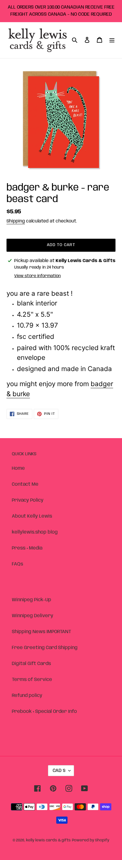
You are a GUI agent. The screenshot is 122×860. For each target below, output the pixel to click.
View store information (37, 276)
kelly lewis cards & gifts (48, 840)
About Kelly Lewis (32, 516)
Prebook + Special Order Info (44, 711)
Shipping (16, 221)
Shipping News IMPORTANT (41, 631)
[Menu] (112, 40)
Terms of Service (32, 679)
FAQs (17, 564)
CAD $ (59, 770)
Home (18, 468)
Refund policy (27, 695)
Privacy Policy (28, 500)
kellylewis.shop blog (35, 532)
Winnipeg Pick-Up (31, 599)
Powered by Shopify (90, 840)
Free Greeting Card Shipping (45, 647)
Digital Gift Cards (31, 663)
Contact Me (25, 484)
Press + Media (27, 548)
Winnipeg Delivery (32, 615)
